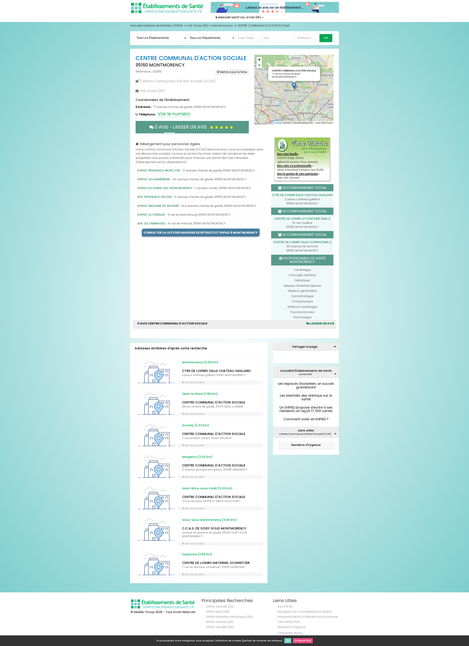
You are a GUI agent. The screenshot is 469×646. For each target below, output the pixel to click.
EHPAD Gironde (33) (220, 606)
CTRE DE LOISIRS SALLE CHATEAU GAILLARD (302, 195)
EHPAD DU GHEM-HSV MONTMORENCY (165, 188)
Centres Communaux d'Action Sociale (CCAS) (178, 81)
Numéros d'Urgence (306, 445)
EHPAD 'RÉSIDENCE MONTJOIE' (158, 170)
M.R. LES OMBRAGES (151, 223)
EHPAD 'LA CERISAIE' (151, 215)
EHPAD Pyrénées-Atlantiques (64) (229, 617)
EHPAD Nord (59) (217, 612)
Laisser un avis (321, 323)
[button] (258, 89)
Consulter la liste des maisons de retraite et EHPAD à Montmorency (201, 232)
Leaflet (278, 122)
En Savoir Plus (303, 640)
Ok (287, 640)
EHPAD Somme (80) (219, 622)
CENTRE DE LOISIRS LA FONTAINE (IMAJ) (302, 219)
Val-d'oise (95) (197, 25)
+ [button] (259, 59)
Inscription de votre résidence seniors (305, 612)
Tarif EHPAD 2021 (289, 622)
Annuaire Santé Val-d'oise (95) (239, 17)
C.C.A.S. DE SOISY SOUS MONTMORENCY (214, 528)
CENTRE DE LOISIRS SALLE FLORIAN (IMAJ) (302, 242)
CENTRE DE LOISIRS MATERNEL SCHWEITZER (216, 562)
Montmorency (223, 25)
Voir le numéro (174, 114)
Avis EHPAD (285, 606)
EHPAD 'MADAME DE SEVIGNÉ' (158, 206)
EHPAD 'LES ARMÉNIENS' (153, 179)
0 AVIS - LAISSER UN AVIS (182, 127)
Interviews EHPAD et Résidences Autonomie (308, 617)
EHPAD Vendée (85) (220, 627)
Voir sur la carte (194, 382)
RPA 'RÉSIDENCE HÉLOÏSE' (155, 197)
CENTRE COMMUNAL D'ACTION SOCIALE (213, 402)
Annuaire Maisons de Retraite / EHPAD (156, 25)
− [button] (259, 65)
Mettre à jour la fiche (233, 72)
